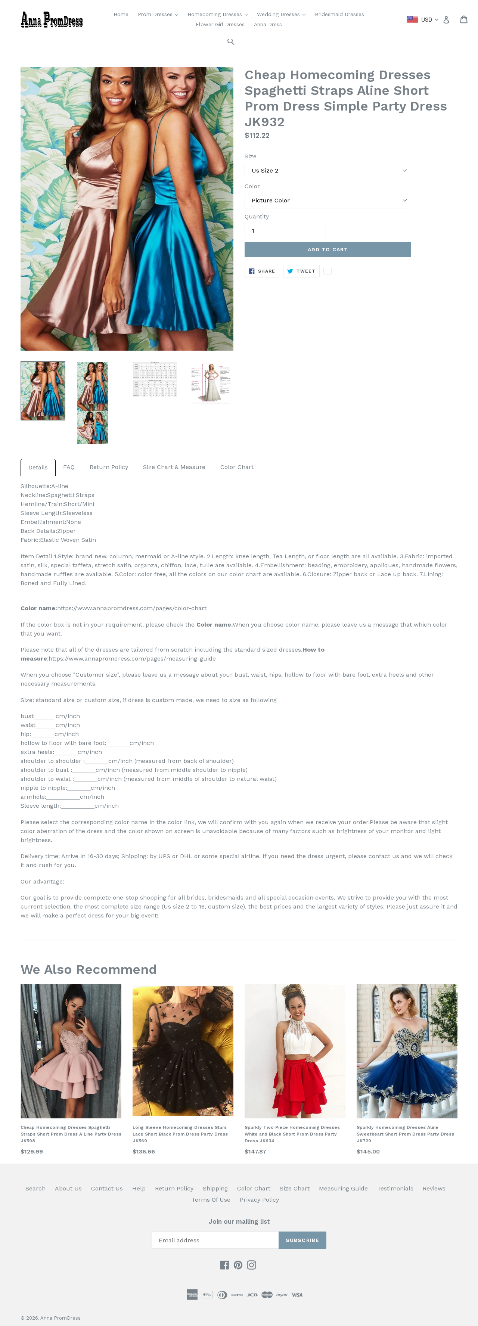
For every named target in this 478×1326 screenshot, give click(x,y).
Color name (213, 624)
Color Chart (237, 467)
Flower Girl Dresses (220, 24)
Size (251, 156)
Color (252, 186)
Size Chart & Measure (174, 467)
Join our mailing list (239, 1221)
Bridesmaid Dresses (339, 14)
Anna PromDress (60, 1318)
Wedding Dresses (283, 14)
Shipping (215, 1188)
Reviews (434, 1188)
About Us (68, 1188)
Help (139, 1188)
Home (121, 14)
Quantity (257, 216)
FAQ (69, 467)
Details (38, 467)
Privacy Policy (259, 1199)
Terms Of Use (211, 1199)
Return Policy (109, 467)
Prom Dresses (160, 14)
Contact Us (107, 1188)
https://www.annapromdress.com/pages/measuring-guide (132, 658)
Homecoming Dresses (219, 14)
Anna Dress (268, 24)
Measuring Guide (343, 1188)
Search (35, 1188)
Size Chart (295, 1188)
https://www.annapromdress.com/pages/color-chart (132, 608)
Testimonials (395, 1188)
